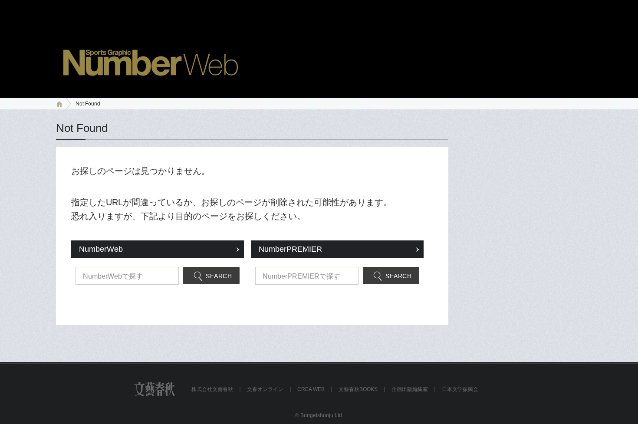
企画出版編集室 (409, 389)
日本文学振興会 (460, 389)
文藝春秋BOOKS (358, 389)
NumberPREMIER (290, 249)
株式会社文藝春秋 (212, 389)
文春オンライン (265, 389)
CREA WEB (311, 389)
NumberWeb (101, 249)
